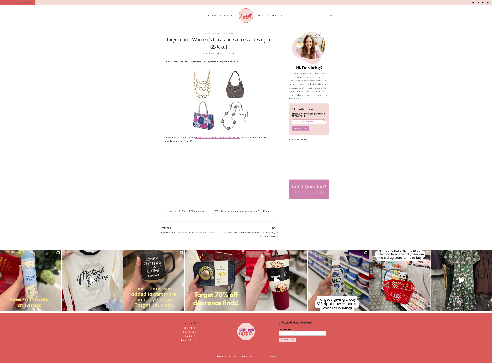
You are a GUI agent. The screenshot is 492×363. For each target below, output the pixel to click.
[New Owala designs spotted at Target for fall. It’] (30, 280)
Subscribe (300, 128)
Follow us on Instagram (17, 2)
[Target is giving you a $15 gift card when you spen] (338, 280)
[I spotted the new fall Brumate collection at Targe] (276, 280)
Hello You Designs (267, 356)
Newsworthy (279, 15)
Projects (263, 15)
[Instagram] (473, 2)
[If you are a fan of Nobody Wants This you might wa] (92, 280)
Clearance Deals (212, 33)
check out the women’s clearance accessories (217, 137)
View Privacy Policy (298, 139)
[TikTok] (487, 2)
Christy (210, 54)
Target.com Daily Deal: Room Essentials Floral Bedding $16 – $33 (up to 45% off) (249, 232)
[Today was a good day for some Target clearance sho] (215, 280)
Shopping (211, 15)
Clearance (189, 332)
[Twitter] (483, 2)
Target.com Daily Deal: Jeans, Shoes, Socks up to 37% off (187, 230)
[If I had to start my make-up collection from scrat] (399, 280)
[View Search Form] (331, 15)
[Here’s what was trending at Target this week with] (153, 280)
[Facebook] (478, 2)
